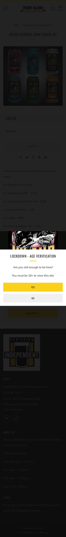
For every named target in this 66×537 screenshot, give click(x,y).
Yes (33, 287)
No (33, 298)
